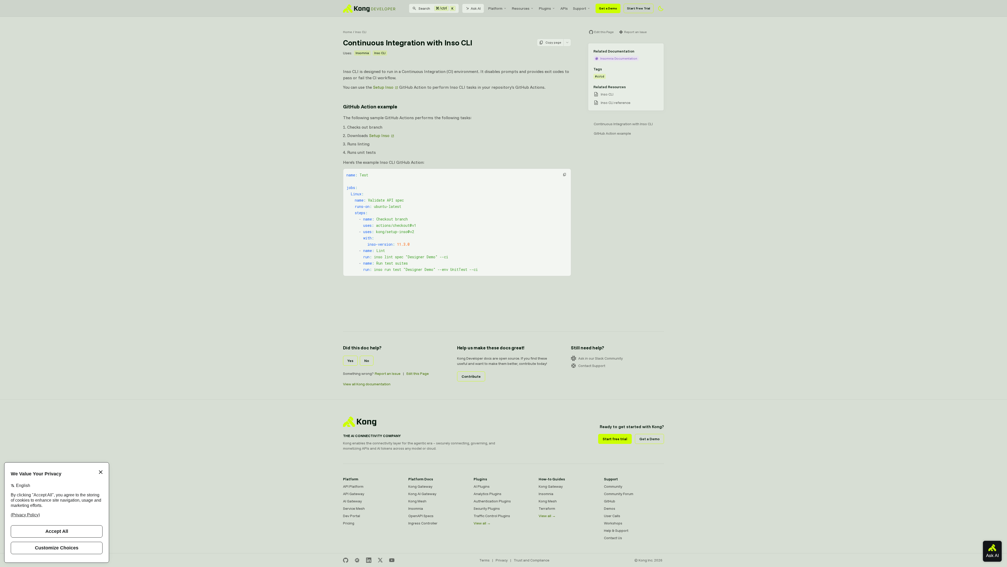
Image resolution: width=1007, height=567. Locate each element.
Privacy (502, 560)
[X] (380, 560)
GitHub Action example (370, 106)
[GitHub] (345, 560)
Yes (350, 360)
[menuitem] (497, 8)
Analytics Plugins (487, 493)
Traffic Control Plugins (492, 515)
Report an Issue (387, 373)
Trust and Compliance (531, 560)
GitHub (609, 501)
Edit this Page (417, 373)
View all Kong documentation (366, 384)
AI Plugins (482, 486)
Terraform (547, 508)
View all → (482, 523)
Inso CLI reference (615, 102)
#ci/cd (599, 76)
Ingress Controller (422, 523)
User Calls (612, 515)
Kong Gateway (420, 486)
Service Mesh (354, 508)
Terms (484, 560)
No (366, 360)
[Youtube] (391, 560)
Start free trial (615, 439)
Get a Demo (608, 8)
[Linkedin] (368, 560)
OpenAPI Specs (420, 515)
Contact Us (613, 538)
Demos (609, 508)
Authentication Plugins (492, 501)
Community (613, 486)
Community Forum (618, 493)
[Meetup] (357, 560)
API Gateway (353, 493)
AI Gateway (352, 501)
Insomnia (362, 53)
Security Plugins (487, 508)
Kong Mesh (417, 501)
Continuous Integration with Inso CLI (623, 124)
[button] (564, 174)
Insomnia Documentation (618, 58)
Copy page (553, 42)
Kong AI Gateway (422, 493)
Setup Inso (383, 87)
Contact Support (591, 365)
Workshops (613, 523)
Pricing (348, 523)
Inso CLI (360, 32)
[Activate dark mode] (661, 8)
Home (347, 32)
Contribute (471, 376)
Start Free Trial (638, 8)
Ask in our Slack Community (600, 358)
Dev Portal (351, 515)
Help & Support (616, 530)
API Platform (353, 486)
